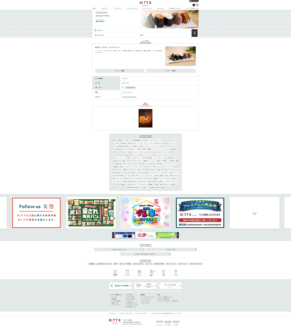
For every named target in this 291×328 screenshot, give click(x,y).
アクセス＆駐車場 (116, 301)
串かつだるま (174, 155)
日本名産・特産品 (159, 264)
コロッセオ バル (142, 184)
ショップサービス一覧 (132, 305)
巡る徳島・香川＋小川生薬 (118, 161)
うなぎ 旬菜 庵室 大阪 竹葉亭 (123, 146)
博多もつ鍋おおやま (117, 172)
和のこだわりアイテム (196, 264)
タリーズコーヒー (146, 143)
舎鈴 (168, 178)
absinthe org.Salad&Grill (143, 172)
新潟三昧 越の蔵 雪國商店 (144, 149)
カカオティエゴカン (172, 146)
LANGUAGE (195, 1)
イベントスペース (116, 305)
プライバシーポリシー (125, 313)
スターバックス (138, 167)
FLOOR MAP (130, 87)
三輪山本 (130, 152)
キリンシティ (162, 178)
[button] (139, 230)
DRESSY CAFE (147, 167)
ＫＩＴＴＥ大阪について (192, 8)
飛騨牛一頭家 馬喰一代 (163, 169)
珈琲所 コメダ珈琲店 (162, 161)
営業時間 (114, 299)
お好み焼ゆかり (142, 164)
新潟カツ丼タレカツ (165, 184)
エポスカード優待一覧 (163, 299)
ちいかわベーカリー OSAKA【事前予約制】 (142, 158)
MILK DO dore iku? (175, 169)
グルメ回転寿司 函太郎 (117, 167)
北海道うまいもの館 (139, 146)
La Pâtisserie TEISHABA (129, 172)
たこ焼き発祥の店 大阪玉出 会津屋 (156, 187)
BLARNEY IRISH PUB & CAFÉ (130, 181)
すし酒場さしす (174, 178)
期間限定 (92, 264)
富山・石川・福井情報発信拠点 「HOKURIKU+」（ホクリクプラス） (143, 140)
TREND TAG (146, 260)
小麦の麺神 (171, 161)
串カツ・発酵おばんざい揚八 (126, 169)
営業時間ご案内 (115, 275)
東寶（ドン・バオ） (117, 178)
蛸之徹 (172, 184)
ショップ (195, 32)
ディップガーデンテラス (169, 164)
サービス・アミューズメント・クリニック (145, 254)
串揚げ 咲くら (135, 175)
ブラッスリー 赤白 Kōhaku (173, 167)
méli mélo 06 (139, 178)
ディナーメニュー (172, 264)
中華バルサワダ (173, 175)
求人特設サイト (130, 306)
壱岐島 (144, 187)
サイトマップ (178, 313)
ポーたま (128, 175)
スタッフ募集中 (151, 275)
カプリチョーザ (175, 181)
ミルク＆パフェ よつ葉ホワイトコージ (170, 172)
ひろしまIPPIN (138, 155)
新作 (116, 264)
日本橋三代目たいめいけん (121, 149)
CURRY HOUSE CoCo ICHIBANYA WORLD (124, 155)
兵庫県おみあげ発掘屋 (117, 140)
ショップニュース (147, 8)
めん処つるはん (142, 181)
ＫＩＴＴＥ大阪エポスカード (165, 297)
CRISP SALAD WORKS (119, 175)
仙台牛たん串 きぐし (129, 178)
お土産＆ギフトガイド (175, 8)
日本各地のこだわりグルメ (105, 264)
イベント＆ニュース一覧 (148, 297)
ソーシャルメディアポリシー (142, 313)
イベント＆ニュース (132, 8)
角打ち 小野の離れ (121, 184)
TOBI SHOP (114, 169)
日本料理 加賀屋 (158, 175)
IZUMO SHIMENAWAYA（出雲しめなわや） (127, 143)
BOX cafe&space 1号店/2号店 (155, 164)
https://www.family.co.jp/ (128, 97)
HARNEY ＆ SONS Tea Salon (119, 152)
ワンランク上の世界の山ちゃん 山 (170, 152)
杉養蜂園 (150, 184)
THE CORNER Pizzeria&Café (148, 169)
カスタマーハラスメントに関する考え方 (161, 313)
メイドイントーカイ (120, 158)
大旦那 (149, 181)
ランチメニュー (183, 264)
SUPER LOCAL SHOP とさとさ (134, 161)
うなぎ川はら (162, 146)
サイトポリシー (113, 313)
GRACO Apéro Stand (156, 152)
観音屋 (177, 161)
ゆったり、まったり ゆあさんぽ (141, 152)
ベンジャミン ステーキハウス (160, 149)
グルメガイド (160, 8)
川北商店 (156, 184)
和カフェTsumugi (132, 164)
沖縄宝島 (155, 178)
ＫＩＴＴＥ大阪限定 (126, 264)
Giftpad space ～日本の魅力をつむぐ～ (165, 143)
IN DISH (166, 175)
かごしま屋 (137, 169)
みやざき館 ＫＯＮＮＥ (156, 155)
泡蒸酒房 (145, 161)
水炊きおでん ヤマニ (132, 184)
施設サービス (163, 275)
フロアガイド (104, 8)
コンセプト (114, 297)
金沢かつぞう (133, 149)
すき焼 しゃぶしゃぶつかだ (158, 167)
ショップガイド (117, 8)
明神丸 (128, 158)
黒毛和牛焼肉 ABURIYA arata (134, 187)
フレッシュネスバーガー (147, 175)
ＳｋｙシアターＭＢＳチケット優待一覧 (167, 301)
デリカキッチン (155, 172)
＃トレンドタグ (146, 303)
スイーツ (149, 264)
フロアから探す (130, 297)
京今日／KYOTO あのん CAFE (171, 140)
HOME (94, 8)
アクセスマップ (176, 275)
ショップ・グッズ (171, 249)
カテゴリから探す (131, 299)
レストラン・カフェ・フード (119, 249)
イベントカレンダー (147, 299)
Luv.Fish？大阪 (147, 178)
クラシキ (146, 155)
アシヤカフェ (152, 161)
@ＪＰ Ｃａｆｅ (152, 146)
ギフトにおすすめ (139, 264)
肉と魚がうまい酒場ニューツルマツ (160, 181)
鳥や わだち (166, 155)
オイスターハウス (129, 167)
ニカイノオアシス (116, 181)
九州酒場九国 (173, 149)
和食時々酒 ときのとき (121, 164)
